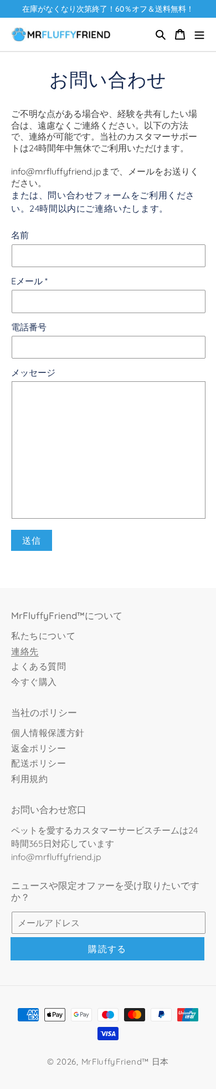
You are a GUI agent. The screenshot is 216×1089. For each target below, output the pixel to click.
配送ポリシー (38, 763)
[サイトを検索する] (160, 34)
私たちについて (43, 635)
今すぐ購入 (34, 681)
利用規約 (29, 778)
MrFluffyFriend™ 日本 (125, 1061)
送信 (31, 540)
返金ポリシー (38, 748)
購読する (107, 948)
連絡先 (25, 651)
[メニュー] (199, 34)
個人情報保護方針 (48, 732)
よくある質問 (38, 666)
